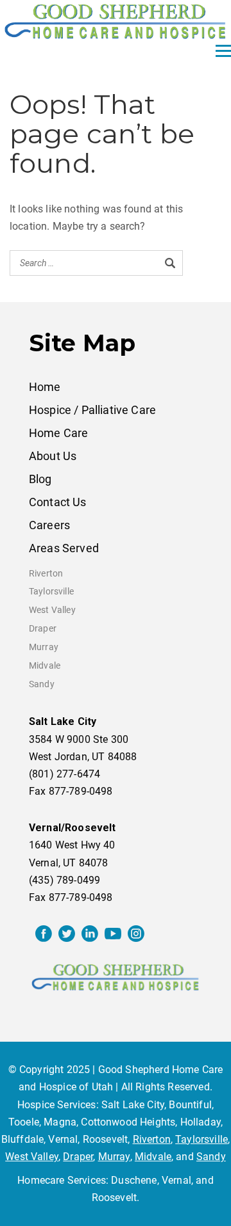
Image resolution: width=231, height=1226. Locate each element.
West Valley (52, 610)
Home (45, 387)
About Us (52, 456)
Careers (49, 525)
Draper (42, 628)
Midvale (44, 665)
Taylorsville (51, 591)
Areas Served (64, 548)
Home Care (58, 433)
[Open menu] (223, 51)
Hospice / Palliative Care (92, 410)
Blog (40, 479)
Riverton (46, 573)
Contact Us (58, 502)
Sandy (42, 684)
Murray (43, 647)
